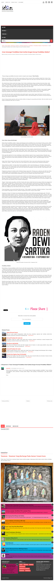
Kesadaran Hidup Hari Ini (12, 538)
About (2, 2)
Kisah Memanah (9, 542)
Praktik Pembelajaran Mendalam (13, 532)
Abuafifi (8, 368)
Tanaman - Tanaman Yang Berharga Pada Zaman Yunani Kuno (23, 456)
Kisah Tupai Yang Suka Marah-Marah (14, 526)
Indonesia (10, 54)
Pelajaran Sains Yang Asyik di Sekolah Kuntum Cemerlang (19, 505)
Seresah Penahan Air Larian (14, 349)
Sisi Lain (3, 37)
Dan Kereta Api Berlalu (12, 343)
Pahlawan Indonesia (19, 54)
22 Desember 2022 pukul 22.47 (17, 368)
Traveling (4, 34)
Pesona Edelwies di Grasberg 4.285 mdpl (15, 520)
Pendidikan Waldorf (31, 54)
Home (4, 27)
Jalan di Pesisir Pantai (12, 332)
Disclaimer (20, 2)
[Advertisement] (34, 15)
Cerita (21, 564)
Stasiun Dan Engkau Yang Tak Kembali (16, 354)
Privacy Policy (14, 2)
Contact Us (7, 2)
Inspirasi (4, 30)
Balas (7, 375)
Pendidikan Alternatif (24, 568)
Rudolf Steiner (38, 54)
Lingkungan (22, 566)
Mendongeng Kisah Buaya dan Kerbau (15, 515)
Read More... (31, 335)
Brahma (7, 554)
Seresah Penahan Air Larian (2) (14, 338)
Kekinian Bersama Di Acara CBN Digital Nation (17, 548)
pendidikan (26, 54)
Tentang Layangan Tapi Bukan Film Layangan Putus (18, 510)
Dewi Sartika (5, 54)
